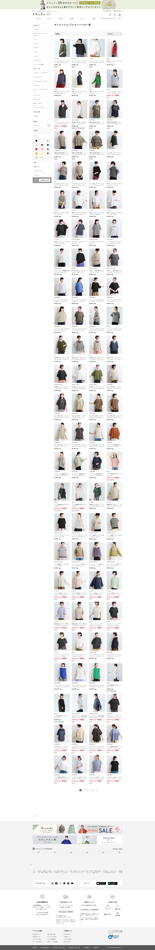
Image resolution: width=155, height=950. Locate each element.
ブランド (49, 18)
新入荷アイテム (36, 934)
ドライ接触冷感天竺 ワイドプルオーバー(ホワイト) (61, 778)
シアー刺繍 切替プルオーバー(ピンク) (114, 474)
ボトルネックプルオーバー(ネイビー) (79, 242)
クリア (35, 180)
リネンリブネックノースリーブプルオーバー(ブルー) (61, 686)
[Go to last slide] (30, 864)
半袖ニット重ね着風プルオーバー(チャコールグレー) (114, 271)
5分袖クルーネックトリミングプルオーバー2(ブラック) (61, 387)
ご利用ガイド (67, 936)
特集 (94, 18)
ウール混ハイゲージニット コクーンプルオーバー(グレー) (62, 184)
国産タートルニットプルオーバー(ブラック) (79, 92)
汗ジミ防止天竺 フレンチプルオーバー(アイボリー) (96, 445)
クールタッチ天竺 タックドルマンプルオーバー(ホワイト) (79, 778)
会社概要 (86, 947)
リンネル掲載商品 (51, 939)
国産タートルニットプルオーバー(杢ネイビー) (61, 92)
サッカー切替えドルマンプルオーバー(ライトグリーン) (114, 594)
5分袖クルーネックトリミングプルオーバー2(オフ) (79, 387)
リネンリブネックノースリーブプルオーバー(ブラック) (114, 655)
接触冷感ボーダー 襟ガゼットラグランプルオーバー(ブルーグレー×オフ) (61, 624)
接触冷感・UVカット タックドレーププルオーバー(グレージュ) (114, 505)
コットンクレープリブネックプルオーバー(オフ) (61, 300)
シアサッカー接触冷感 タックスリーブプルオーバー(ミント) (79, 474)
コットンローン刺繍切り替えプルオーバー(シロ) (61, 271)
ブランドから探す (37, 941)
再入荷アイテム (36, 936)
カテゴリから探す (37, 939)
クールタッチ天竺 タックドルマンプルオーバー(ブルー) (97, 778)
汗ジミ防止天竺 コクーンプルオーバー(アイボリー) (114, 387)
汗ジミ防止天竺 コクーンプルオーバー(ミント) (79, 416)
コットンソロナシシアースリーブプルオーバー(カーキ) (61, 61)
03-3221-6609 (66, 911)
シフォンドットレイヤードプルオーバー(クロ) (61, 655)
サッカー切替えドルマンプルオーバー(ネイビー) (96, 594)
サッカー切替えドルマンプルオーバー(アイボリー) (61, 594)
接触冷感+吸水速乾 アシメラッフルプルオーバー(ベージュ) (79, 153)
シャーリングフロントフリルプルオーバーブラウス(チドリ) (114, 329)
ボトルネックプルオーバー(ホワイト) (96, 242)
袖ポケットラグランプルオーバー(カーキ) (61, 213)
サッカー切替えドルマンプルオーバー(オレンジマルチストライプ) (79, 594)
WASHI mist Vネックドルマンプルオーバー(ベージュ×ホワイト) (97, 358)
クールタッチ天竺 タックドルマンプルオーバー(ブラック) (114, 778)
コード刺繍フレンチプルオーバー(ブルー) (61, 565)
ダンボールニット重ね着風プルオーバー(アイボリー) (79, 716)
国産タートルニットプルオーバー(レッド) (114, 61)
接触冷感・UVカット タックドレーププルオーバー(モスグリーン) (97, 505)
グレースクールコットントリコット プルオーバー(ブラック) (97, 655)
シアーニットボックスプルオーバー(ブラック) (114, 300)
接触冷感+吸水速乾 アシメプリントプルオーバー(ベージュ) (62, 153)
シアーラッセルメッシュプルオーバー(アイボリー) (79, 535)
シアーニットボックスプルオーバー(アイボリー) (61, 329)
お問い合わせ (67, 941)
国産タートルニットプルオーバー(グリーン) (96, 92)
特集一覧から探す (51, 934)
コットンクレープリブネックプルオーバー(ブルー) (79, 300)
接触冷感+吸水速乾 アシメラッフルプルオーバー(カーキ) (97, 153)
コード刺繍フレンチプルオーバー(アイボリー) (96, 535)
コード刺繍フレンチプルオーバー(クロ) (114, 535)
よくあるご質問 (67, 939)
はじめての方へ (67, 934)
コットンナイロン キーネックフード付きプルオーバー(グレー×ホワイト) (114, 92)
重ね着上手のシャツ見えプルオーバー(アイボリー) (79, 123)
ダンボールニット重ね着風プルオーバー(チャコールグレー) (97, 716)
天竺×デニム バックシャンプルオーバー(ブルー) (61, 747)
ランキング (83, 18)
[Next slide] (124, 864)
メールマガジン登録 (42, 912)
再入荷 (72, 18)
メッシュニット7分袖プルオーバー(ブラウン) (79, 565)
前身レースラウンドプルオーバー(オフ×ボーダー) (79, 213)
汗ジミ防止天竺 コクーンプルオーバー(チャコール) (61, 416)
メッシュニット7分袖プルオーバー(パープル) (96, 565)
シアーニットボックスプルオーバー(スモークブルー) (96, 329)
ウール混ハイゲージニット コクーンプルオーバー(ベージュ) (79, 184)
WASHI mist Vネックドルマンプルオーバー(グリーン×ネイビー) (62, 358)
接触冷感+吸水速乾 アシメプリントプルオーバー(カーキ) (97, 123)
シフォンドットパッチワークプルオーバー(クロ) (114, 624)
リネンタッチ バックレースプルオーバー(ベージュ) (79, 747)
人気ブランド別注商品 (52, 941)
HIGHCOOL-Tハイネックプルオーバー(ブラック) (79, 271)
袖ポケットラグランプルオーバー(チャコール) (114, 184)
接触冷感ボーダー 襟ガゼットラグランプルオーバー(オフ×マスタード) (79, 624)
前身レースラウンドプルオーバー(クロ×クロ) (61, 242)
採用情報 (95, 947)
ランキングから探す (52, 936)
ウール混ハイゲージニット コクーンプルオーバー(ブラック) (97, 184)
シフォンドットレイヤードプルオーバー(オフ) (79, 655)
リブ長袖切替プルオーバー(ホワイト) (114, 686)
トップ (34, 816)
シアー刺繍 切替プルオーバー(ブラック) (62, 505)
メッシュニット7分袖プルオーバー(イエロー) (114, 565)
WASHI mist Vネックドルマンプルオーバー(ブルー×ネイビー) (114, 358)
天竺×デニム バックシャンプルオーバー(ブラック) (114, 716)
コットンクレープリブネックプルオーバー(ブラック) (96, 300)
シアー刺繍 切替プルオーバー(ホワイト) (79, 505)
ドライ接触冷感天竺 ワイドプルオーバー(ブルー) (114, 747)
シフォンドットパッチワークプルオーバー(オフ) (96, 624)
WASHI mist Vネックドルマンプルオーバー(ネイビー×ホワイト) (79, 358)
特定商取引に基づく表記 (59, 947)
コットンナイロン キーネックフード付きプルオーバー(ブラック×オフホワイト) (62, 123)
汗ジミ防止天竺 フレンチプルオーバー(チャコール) (79, 445)
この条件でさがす (44, 180)
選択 (49, 125)
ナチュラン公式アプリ (42, 914)
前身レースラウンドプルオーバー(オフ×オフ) (114, 213)
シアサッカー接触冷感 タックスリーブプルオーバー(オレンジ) (114, 445)
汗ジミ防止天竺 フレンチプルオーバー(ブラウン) (114, 416)
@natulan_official (117, 848)
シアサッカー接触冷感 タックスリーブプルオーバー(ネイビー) (96, 474)
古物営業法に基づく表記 (74, 947)
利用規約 (35, 947)
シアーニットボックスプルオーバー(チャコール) (79, 329)
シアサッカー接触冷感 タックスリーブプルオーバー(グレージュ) (61, 474)
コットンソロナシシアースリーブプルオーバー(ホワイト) (97, 61)
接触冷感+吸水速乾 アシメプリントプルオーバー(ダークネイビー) (114, 123)
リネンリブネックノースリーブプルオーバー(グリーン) (96, 686)
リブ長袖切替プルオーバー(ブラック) (61, 716)
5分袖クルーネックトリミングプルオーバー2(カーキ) (97, 387)
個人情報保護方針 (45, 947)
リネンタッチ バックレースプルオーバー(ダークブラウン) (97, 747)
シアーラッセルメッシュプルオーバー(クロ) (61, 535)
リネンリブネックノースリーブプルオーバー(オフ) (79, 686)
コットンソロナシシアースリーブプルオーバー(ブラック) (79, 61)
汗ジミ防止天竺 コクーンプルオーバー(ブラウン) (96, 416)
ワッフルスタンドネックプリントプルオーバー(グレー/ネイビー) (114, 242)
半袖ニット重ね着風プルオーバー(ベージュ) (96, 271)
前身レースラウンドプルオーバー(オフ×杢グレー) (96, 213)
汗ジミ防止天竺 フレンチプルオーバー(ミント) (61, 445)
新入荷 (60, 18)
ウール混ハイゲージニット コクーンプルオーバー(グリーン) (114, 153)
